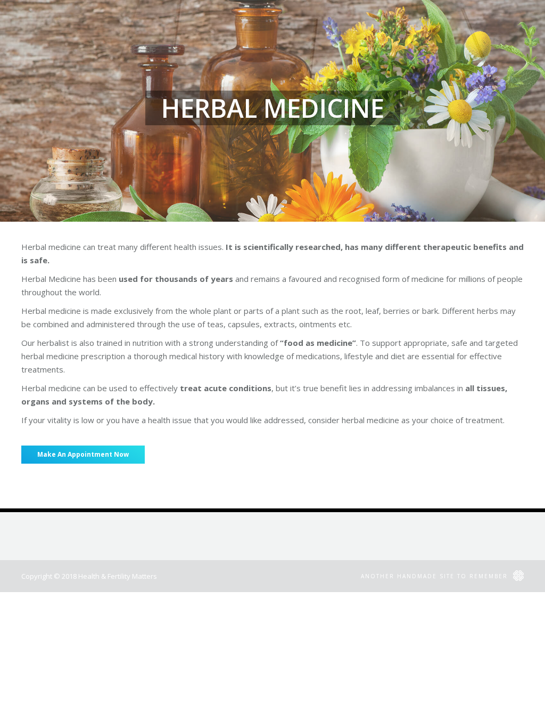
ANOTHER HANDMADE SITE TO (435, 576)
